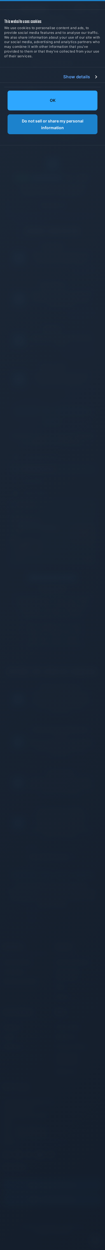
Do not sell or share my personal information (52, 124)
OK (52, 100)
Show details (76, 76)
